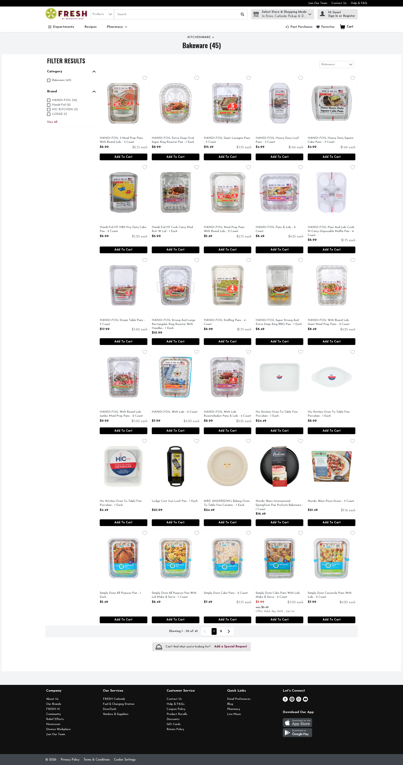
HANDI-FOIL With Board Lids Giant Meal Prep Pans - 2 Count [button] (329, 322)
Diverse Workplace (58, 729)
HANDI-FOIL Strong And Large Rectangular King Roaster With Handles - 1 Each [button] (173, 324)
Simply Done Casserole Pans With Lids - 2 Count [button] (330, 595)
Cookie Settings (125, 759)
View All (52, 122)
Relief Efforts (55, 719)
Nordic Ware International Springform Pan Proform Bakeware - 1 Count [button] (279, 505)
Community (53, 714)
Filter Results (66, 60)
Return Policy (175, 729)
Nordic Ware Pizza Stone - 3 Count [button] (331, 501)
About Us (52, 699)
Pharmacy (233, 709)
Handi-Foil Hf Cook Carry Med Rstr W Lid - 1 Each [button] (172, 229)
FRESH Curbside (114, 699)
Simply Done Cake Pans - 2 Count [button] (226, 593)
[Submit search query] (242, 14)
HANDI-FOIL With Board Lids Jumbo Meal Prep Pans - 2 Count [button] (121, 414)
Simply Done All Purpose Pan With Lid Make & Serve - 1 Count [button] (174, 595)
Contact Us (339, 3)
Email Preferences (238, 699)
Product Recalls (177, 714)
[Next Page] (229, 631)
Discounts (173, 719)
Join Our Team (317, 3)
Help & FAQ (359, 3)
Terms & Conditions (97, 759)
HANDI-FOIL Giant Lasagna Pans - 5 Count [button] (227, 140)
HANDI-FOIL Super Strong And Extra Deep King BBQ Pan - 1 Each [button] (279, 322)
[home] (67, 14)
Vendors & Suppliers (115, 714)
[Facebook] (285, 701)
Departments (63, 27)
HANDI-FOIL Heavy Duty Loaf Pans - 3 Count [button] (277, 140)
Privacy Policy (70, 759)
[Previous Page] (205, 631)
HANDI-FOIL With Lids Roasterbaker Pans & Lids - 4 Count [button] (227, 414)
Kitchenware (199, 37)
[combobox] (102, 14)
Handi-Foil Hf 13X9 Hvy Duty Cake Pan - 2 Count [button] (123, 229)
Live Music (234, 714)
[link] (299, 26)
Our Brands (53, 704)
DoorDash (109, 709)
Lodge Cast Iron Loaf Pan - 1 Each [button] (175, 501)
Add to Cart (123, 157)
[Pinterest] (291, 701)
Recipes (90, 27)
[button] (309, 13)
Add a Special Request (230, 646)
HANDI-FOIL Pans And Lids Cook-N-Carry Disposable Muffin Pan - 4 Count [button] (331, 231)
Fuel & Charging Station (118, 704)
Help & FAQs (175, 704)
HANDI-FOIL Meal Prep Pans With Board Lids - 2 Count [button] (224, 229)
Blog (230, 704)
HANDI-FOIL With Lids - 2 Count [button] (175, 412)
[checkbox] (144, 79)
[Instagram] (298, 701)
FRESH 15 (53, 709)
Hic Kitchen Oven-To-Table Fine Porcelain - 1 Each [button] (277, 414)
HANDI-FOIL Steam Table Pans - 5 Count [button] (122, 322)
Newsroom (53, 724)
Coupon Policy (176, 709)
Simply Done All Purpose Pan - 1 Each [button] (120, 595)
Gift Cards (174, 724)
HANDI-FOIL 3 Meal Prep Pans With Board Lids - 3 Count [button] (121, 140)
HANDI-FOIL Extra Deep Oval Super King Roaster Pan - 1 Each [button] (173, 140)
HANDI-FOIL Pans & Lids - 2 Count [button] (276, 229)
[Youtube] (305, 701)
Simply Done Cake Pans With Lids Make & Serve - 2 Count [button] (278, 595)
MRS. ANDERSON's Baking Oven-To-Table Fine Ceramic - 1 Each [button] (227, 503)
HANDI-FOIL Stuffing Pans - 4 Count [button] (225, 322)
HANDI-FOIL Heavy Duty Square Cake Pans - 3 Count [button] (330, 140)
